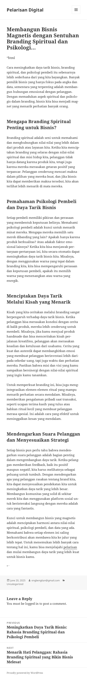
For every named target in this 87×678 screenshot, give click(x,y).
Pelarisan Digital (25, 10)
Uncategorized (15, 584)
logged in (32, 604)
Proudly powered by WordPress (25, 673)
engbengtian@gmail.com (46, 580)
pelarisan (70, 547)
